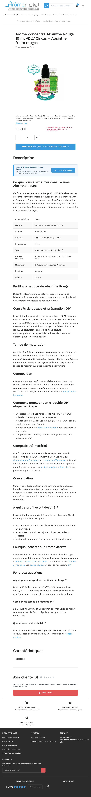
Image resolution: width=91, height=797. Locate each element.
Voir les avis (35, 787)
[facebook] (48, 786)
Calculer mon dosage (63, 170)
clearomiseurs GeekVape (26, 460)
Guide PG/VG (7, 741)
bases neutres (37, 565)
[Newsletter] (43, 770)
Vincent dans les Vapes (25, 47)
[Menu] (83, 6)
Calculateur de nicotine (11, 753)
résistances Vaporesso (54, 460)
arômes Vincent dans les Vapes (31, 561)
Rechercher (46, 5)
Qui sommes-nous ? (10, 738)
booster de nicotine (47, 427)
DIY (69, 565)
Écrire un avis (47, 693)
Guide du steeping (9, 745)
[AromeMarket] (22, 6)
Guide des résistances (11, 749)
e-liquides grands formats (54, 467)
